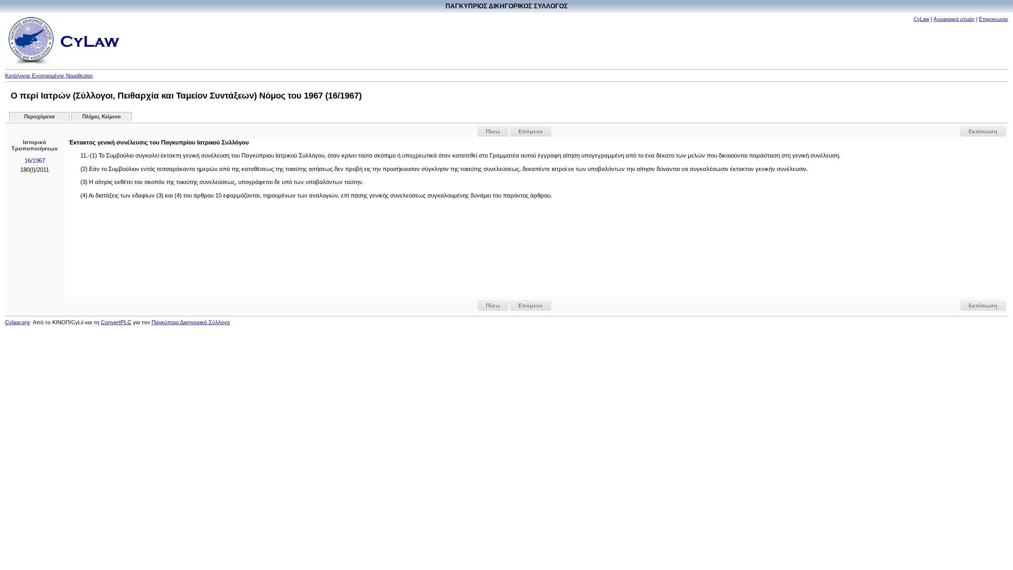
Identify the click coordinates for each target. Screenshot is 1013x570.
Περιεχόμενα (39, 117)
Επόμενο (530, 131)
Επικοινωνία (993, 19)
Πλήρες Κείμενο (101, 117)
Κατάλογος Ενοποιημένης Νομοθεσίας (49, 76)
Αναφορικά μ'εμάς (954, 19)
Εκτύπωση (983, 131)
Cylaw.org (17, 322)
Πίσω (493, 131)
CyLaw (921, 19)
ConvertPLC (116, 322)
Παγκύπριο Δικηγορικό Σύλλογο (191, 322)
